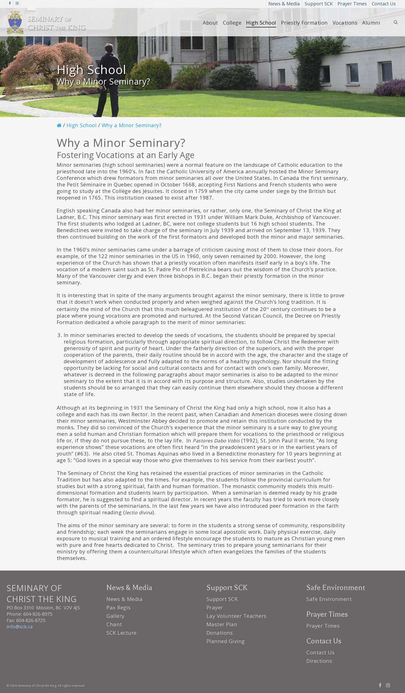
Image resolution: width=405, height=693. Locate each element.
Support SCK (222, 599)
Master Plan (221, 624)
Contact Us (320, 652)
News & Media (124, 599)
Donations (219, 632)
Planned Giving (225, 641)
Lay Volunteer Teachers (236, 615)
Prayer (214, 607)
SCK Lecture (121, 632)
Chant (114, 624)
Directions (319, 660)
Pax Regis (118, 607)
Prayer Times (323, 625)
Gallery (115, 615)
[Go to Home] (59, 125)
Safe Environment (329, 599)
